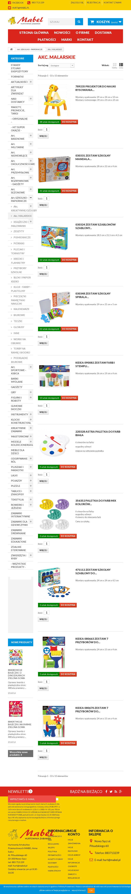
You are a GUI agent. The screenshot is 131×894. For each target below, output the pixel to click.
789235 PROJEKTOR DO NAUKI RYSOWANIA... (95, 88)
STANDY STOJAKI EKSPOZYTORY (19, 68)
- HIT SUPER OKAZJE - (18, 129)
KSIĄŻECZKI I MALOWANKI (20, 223)
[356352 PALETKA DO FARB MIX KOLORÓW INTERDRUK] (54, 514)
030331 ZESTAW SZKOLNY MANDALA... (93, 157)
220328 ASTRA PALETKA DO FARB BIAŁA (97, 433)
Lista (121, 68)
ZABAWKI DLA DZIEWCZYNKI (19, 523)
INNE (16, 333)
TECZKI (17, 321)
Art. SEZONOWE (18, 191)
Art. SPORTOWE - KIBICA (18, 370)
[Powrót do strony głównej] (11, 49)
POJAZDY (16, 480)
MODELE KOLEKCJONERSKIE (22, 443)
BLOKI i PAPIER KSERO (21, 279)
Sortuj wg (43, 65)
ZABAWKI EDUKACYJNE (18, 540)
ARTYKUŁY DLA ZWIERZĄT (17, 90)
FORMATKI (17, 76)
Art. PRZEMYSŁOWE (20, 171)
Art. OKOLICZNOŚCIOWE (22, 162)
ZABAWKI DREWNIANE (18, 532)
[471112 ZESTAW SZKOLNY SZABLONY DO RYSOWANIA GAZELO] (54, 583)
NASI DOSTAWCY (17, 100)
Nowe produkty (21, 642)
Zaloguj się (77, 2)
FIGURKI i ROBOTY (16, 399)
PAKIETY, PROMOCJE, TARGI (18, 110)
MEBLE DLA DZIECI (17, 452)
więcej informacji (79, 890)
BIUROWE (19, 315)
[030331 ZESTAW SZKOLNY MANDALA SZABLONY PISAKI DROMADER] (54, 169)
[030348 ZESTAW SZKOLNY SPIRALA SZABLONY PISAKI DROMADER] (54, 307)
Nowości (62, 32)
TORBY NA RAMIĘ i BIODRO (20, 350)
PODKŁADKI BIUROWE (19, 359)
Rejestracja (93, 2)
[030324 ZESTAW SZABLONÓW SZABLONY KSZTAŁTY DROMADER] (54, 238)
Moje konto (74, 832)
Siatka (114, 68)
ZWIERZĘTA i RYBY (18, 557)
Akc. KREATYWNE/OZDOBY (22, 208)
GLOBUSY (18, 327)
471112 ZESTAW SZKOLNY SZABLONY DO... (93, 571)
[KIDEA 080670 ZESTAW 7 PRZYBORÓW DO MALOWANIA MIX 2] (54, 721)
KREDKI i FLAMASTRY (18, 260)
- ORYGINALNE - (19, 120)
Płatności (47, 39)
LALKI (14, 475)
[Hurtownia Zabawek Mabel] (25, 20)
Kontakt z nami (112, 2)
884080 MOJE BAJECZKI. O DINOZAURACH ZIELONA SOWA (16, 674)
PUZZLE (15, 485)
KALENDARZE (21, 309)
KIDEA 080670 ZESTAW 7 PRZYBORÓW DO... (91, 709)
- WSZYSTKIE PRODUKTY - (18, 565)
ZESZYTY (18, 231)
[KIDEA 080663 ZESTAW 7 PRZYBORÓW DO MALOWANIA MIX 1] (54, 652)
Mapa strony (54, 871)
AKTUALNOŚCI (19, 81)
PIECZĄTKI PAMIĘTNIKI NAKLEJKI (18, 300)
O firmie (82, 32)
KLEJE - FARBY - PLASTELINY (21, 288)
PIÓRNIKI (18, 243)
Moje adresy (74, 855)
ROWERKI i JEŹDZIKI (17, 506)
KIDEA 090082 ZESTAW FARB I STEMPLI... (95, 364)
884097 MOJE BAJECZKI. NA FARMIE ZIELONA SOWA (19, 724)
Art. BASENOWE (17, 137)
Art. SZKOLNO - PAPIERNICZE (19, 199)
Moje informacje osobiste (74, 862)
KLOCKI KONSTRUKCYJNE (21, 421)
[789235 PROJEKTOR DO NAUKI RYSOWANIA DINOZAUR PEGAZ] (54, 100)
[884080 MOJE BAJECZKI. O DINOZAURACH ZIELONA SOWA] (16, 657)
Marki (66, 39)
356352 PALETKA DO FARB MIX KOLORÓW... (95, 502)
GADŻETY (16, 387)
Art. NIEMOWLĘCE (19, 154)
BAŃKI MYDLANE (17, 380)
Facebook (17, 2)
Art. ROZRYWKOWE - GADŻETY (20, 180)
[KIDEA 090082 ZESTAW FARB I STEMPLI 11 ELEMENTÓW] (54, 376)
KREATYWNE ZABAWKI (18, 430)
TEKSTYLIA (17, 499)
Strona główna (34, 32)
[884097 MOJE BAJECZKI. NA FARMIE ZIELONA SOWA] (16, 709)
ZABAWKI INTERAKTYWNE (20, 515)
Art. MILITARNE (17, 146)
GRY (13, 392)
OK (91, 890)
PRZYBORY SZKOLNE (18, 270)
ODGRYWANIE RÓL (19, 460)
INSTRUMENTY (19, 414)
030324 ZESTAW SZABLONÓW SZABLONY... (95, 226)
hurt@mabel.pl (20, 8)
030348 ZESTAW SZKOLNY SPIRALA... (93, 295)
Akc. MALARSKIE (22, 215)
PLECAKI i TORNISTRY (18, 251)
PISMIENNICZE (22, 237)
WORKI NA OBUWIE (18, 341)
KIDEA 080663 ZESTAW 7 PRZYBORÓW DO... (91, 640)
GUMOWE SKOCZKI (16, 407)
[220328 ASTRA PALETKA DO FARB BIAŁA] (54, 445)
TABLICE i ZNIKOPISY (17, 493)
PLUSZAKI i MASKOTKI (17, 469)
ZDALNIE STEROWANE (18, 548)
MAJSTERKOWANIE (22, 436)
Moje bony (73, 870)
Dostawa (103, 32)
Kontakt (85, 39)
